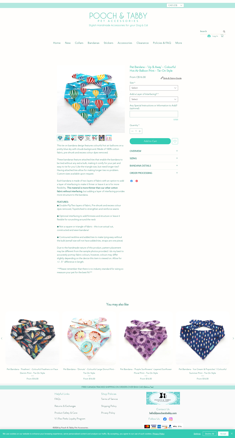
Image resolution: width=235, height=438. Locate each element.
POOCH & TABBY (118, 15)
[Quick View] (32, 339)
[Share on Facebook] (131, 181)
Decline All (209, 433)
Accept (223, 433)
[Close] (231, 433)
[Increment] (140, 131)
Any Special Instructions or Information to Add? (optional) (153, 107)
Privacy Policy (158, 433)
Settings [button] (197, 433)
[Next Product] (233, 338)
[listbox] (175, 5)
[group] (117, 346)
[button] (175, 5)
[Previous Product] (1, 338)
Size (132, 83)
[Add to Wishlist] (175, 142)
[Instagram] (170, 419)
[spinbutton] (136, 131)
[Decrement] (132, 131)
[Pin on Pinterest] (136, 181)
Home (60, 55)
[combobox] (154, 88)
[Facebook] (165, 419)
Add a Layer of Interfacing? (144, 94)
